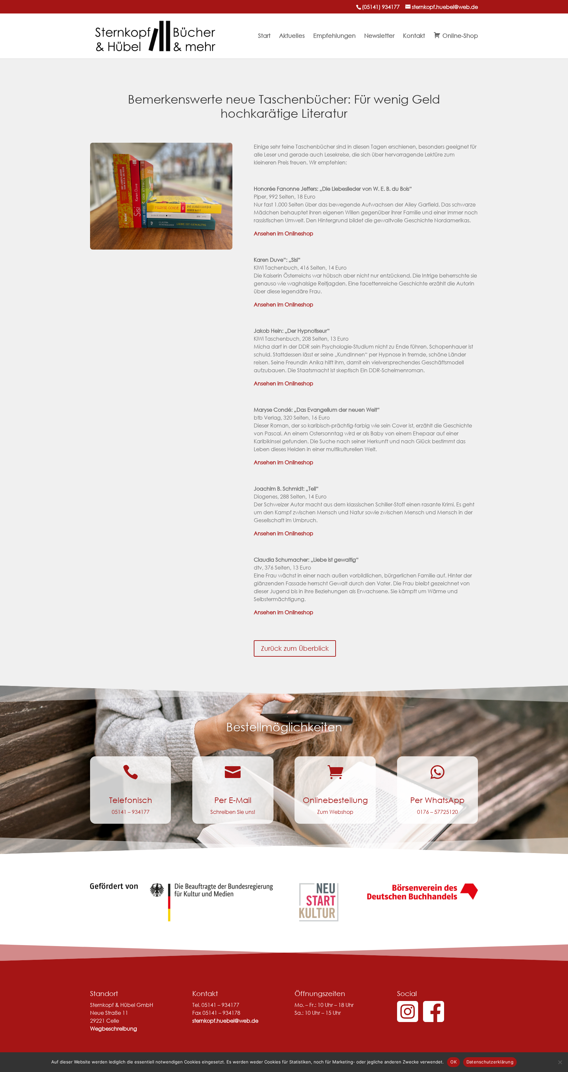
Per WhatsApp (437, 800)
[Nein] (559, 1062)
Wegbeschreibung (113, 1028)
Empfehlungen (334, 36)
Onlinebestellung (335, 800)
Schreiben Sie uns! (232, 811)
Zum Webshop (335, 811)
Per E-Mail (232, 800)
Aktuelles (292, 36)
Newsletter (379, 36)
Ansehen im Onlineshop (283, 233)
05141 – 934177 (131, 811)
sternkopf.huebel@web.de (225, 1020)
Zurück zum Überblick (295, 648)
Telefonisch (130, 800)
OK (453, 1061)
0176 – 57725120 (437, 811)
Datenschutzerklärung (489, 1061)
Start (264, 36)
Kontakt (414, 36)
